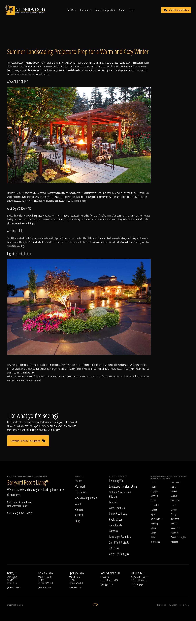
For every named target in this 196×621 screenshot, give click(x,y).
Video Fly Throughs (119, 554)
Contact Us (15, 506)
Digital (21, 604)
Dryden (153, 514)
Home (78, 480)
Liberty (173, 486)
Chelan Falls (155, 505)
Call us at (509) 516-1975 (20, 513)
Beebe (153, 482)
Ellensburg (154, 523)
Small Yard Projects (119, 542)
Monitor (174, 495)
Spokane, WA (76, 573)
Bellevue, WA (45, 573)
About (121, 10)
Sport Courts (115, 525)
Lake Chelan (155, 541)
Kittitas (153, 537)
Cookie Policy (184, 604)
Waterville (174, 532)
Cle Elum (154, 509)
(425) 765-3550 (44, 587)
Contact (132, 10)
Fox (17, 604)
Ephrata (153, 528)
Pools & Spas (115, 519)
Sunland (174, 523)
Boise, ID (12, 573)
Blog (77, 521)
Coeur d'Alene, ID (110, 573)
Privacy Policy (172, 604)
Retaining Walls (117, 480)
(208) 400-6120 (13, 587)
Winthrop (174, 541)
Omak (173, 505)
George (153, 532)
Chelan (153, 500)
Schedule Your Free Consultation (25, 441)
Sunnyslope (175, 528)
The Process (85, 10)
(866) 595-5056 (137, 584)
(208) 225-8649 (106, 584)
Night (14, 604)
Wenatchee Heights (178, 537)
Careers (79, 509)
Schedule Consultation (179, 10)
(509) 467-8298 (75, 587)
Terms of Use (161, 604)
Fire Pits (113, 502)
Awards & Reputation (105, 10)
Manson (174, 491)
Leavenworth (176, 482)
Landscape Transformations (123, 486)
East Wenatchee (157, 518)
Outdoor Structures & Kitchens (120, 494)
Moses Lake (175, 500)
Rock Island (175, 518)
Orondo (174, 509)
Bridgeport (155, 491)
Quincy (173, 514)
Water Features (117, 508)
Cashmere (154, 495)
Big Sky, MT (137, 573)
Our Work (71, 10)
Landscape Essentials (120, 536)
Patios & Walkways (118, 513)
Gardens (113, 531)
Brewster (154, 486)
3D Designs (115, 548)
